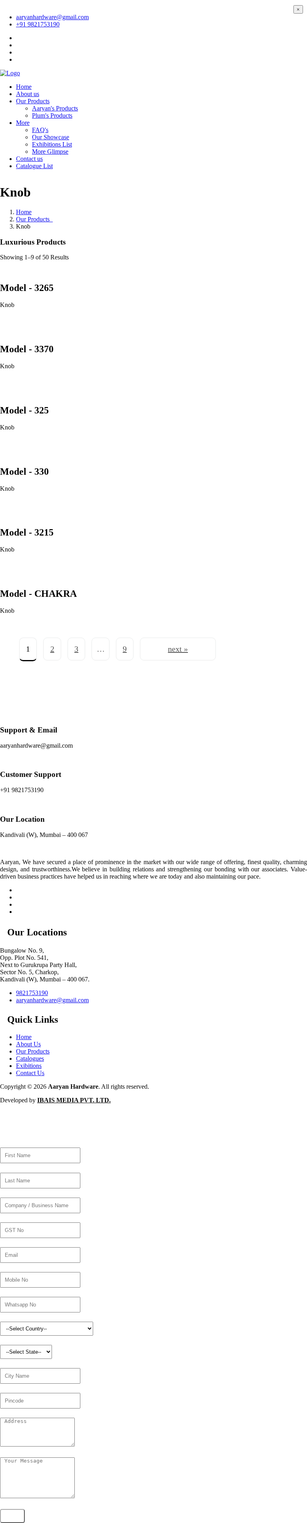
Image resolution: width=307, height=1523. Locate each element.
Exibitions (29, 1065)
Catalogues (30, 1058)
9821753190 (32, 992)
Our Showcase (50, 137)
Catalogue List (34, 166)
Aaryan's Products (55, 108)
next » (178, 648)
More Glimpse (50, 151)
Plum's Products (52, 115)
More (23, 122)
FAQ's (40, 129)
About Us (28, 1044)
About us (27, 93)
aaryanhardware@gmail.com (52, 17)
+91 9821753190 (38, 24)
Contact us (29, 158)
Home (24, 86)
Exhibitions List (52, 144)
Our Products (33, 101)
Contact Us (30, 1073)
